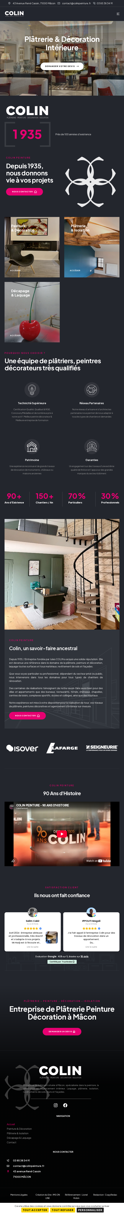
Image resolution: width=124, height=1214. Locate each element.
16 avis (84, 956)
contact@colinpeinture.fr (28, 1165)
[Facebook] (65, 1105)
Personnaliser (90, 1210)
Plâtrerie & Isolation (17, 1133)
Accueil (11, 1124)
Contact (11, 1142)
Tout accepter (35, 1210)
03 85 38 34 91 (21, 1160)
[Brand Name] (22, 748)
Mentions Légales (19, 1194)
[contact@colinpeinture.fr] (8, 1166)
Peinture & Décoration (19, 1128)
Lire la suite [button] (32, 947)
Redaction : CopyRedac (105, 1194)
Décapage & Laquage (19, 1137)
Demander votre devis (60, 66)
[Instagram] (55, 1105)
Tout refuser (62, 1210)
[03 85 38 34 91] (8, 1160)
